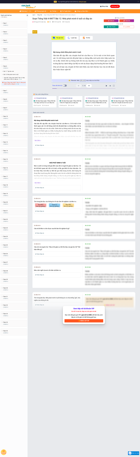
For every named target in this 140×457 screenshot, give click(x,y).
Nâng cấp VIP (84, 321)
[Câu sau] (89, 86)
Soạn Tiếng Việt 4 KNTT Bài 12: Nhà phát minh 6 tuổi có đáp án (59, 15)
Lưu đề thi (127, 26)
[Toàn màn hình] (113, 85)
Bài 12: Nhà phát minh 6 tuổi (11, 74)
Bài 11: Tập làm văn (9, 71)
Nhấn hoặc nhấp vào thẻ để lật (85, 80)
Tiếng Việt (39, 15)
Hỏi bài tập (3, 453)
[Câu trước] (79, 86)
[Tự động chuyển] (106, 85)
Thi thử (88, 38)
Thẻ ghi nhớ (59, 38)
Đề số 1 (35, 32)
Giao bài (127, 20)
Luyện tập (74, 38)
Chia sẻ (112, 20)
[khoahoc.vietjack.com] (28, 6)
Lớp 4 (33, 15)
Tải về (112, 26)
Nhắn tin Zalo (135, 453)
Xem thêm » (38, 140)
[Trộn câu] (110, 85)
